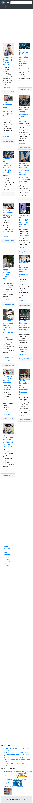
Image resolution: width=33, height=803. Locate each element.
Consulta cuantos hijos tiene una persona (16, 752)
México (6, 546)
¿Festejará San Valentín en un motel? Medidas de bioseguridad (24, 387)
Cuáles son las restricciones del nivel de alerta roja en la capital (8, 165)
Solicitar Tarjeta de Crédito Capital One (15, 786)
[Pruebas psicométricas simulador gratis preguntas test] (17, 783)
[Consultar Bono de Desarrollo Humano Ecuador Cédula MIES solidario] (22, 775)
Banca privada (7, 91)
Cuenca (6, 559)
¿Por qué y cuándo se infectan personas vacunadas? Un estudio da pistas (8, 383)
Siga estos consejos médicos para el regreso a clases (7, 273)
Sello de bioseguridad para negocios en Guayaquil (24, 325)
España (6, 552)
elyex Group (22, 799)
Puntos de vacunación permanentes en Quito (8, 213)
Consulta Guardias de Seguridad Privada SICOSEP (8, 60)
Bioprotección (7, 418)
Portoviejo (7, 567)
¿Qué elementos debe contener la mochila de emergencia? (8, 109)
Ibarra (6, 569)
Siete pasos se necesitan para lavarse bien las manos (24, 221)
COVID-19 (30, 359)
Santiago (6, 558)
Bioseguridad (23, 89)
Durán (6, 571)
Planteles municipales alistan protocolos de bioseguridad (8, 327)
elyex (7, 3)
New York (7, 561)
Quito (5, 556)
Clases (29, 147)
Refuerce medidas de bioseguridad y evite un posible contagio (24, 169)
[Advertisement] (16, 25)
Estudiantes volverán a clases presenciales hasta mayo (24, 113)
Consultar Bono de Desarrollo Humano (15, 758)
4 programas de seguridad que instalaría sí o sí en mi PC (24, 58)
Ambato (6, 565)
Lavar (28, 252)
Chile (5, 550)
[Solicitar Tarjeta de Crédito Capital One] (8, 791)
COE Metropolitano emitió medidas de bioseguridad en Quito (8, 441)
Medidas (29, 419)
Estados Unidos (8, 548)
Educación (14, 365)
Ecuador (6, 545)
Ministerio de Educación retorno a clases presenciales (24, 269)
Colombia (7, 554)
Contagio (30, 200)
